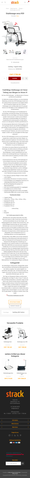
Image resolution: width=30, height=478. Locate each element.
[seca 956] (22, 333)
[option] (5, 52)
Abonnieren (22, 463)
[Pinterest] (20, 435)
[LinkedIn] (15, 435)
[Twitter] (18, 435)
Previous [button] (2, 369)
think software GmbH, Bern (14, 472)
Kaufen (14, 78)
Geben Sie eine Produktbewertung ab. (15, 59)
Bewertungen (15, 306)
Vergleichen (16, 62)
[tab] (15, 302)
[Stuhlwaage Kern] (8, 333)
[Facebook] (12, 435)
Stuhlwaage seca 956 (22, 341)
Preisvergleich (26, 78)
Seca (17, 16)
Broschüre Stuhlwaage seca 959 (16, 295)
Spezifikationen (15, 302)
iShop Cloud (15, 473)
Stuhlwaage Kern (8, 341)
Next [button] (28, 369)
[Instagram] (9, 435)
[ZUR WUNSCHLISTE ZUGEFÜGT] (22, 78)
